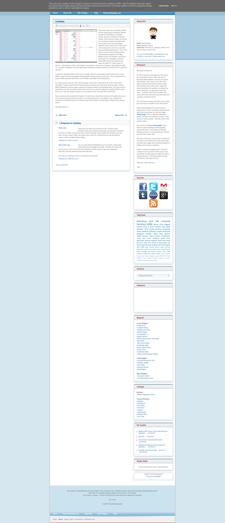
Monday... (142, 436)
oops (151, 236)
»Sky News (141, 408)
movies (157, 236)
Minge (61, 128)
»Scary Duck (141, 350)
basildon (139, 258)
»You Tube (140, 416)
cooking (149, 258)
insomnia (166, 231)
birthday (152, 231)
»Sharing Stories (143, 367)
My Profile (149, 54)
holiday (148, 234)
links (161, 234)
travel (147, 260)
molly (142, 247)
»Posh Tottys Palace (144, 347)
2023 (168, 256)
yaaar (162, 247)
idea (138, 247)
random (158, 227)
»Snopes (140, 410)
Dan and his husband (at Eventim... (151, 440)
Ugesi (71, 519)
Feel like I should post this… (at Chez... (152, 450)
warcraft (144, 245)
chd (159, 245)
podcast (156, 256)
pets (143, 238)
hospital (151, 256)
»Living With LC (142, 334)
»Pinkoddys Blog (143, 345)
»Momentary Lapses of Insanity (148, 339)
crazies (159, 231)
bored (138, 256)
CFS (149, 243)
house (149, 238)
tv (157, 243)
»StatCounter (141, 412)
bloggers (140, 234)
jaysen (167, 234)
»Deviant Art (141, 403)
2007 (164, 256)
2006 (161, 256)
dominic (151, 247)
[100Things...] (82, 13)
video (155, 234)
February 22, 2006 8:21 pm (68, 159)
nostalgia (144, 251)
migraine (154, 240)
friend (146, 256)
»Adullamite (141, 326)
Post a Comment (62, 165)
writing (155, 260)
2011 (163, 251)
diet (162, 245)
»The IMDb (141, 405)
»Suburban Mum (143, 352)
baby (146, 247)
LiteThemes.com (89, 519)
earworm (139, 253)
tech (152, 227)
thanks (139, 245)
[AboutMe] (67, 13)
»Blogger (140, 401)
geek (168, 227)
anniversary (148, 249)
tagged (167, 224)
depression (140, 249)
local (141, 243)
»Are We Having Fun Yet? (146, 360)
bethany (140, 229)
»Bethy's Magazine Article (146, 395)
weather (145, 231)
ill (148, 227)
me (157, 221)
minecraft (167, 258)
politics (154, 253)
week (168, 240)
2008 (163, 253)
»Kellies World (142, 332)
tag (145, 260)
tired (146, 229)
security (158, 251)
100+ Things (152, 56)
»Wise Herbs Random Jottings (147, 354)
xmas (168, 238)
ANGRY (167, 253)
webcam (167, 247)
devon (143, 256)
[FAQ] (96, 13)
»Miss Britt (140, 341)
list (169, 243)
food (149, 245)
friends (139, 227)
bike (144, 258)
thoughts (167, 245)
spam (145, 243)
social (160, 240)
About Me (160, 54)
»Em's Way (141, 365)
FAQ (140, 56)
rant (151, 221)
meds (139, 236)
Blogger (158, 476)
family (151, 229)
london (145, 253)
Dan (83, 25)
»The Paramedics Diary (145, 378)
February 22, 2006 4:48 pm (68, 140)
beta (160, 243)
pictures (158, 229)
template (166, 229)
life (138, 243)
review (154, 243)
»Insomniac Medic (143, 376)
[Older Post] (61, 115)
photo (156, 224)
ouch (161, 224)
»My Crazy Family (143, 343)
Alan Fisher (62, 145)
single (163, 238)
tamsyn (145, 236)
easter (154, 249)
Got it (174, 6)
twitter (159, 253)
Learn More (164, 6)
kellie (150, 224)
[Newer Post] (121, 115)
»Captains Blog (142, 328)
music (139, 238)
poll (149, 251)
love (149, 253)
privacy (157, 247)
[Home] (55, 13)
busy (145, 227)
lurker (159, 249)
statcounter (141, 240)
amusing (141, 221)
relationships (165, 236)
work (164, 240)
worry (151, 260)
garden (161, 258)
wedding (154, 245)
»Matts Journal (142, 336)
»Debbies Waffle (142, 363)
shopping (155, 238)
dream (163, 249)
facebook (155, 258)
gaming (147, 240)
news (139, 231)
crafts (168, 251)
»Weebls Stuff (141, 414)
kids (163, 227)
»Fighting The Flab (143, 330)
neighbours (140, 260)
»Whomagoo (141, 369)
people (164, 243)
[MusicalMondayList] (112, 13)
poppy (153, 251)
